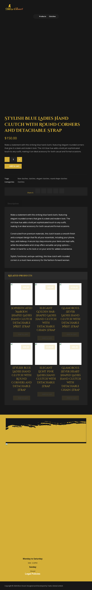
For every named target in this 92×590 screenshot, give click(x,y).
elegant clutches (42, 178)
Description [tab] (13, 203)
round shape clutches (58, 178)
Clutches (21, 182)
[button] (84, 6)
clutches (32, 178)
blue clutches (23, 178)
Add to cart (14, 166)
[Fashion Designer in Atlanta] (14, 7)
